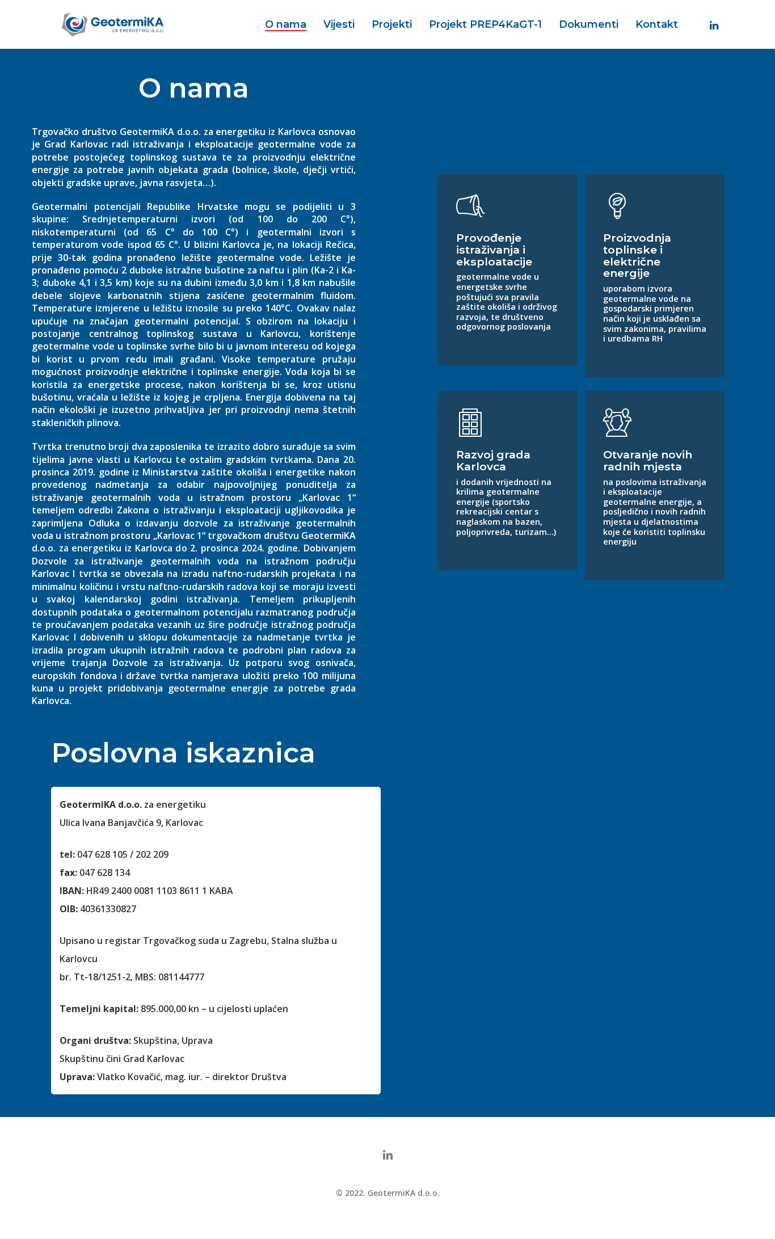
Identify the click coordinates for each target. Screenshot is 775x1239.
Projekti (392, 24)
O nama (285, 24)
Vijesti (339, 24)
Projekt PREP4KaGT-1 (485, 24)
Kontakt (656, 24)
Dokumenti (588, 24)
